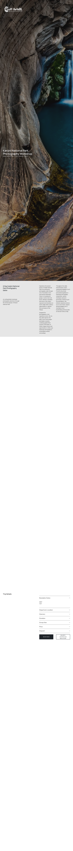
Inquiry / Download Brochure (63, 637)
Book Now (46, 637)
